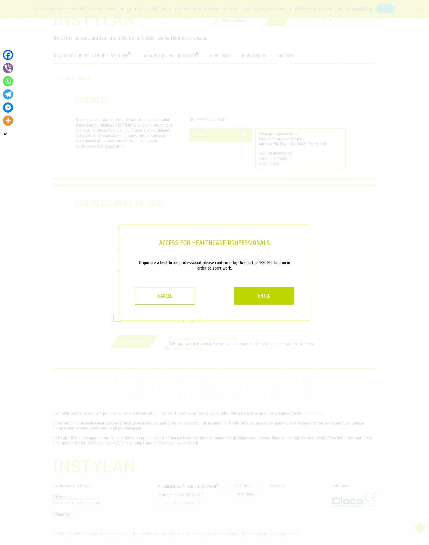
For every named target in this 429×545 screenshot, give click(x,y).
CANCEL (165, 296)
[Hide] (5, 134)
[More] (8, 121)
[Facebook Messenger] (8, 107)
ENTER (264, 296)
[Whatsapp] (8, 81)
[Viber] (8, 68)
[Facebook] (8, 55)
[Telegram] (8, 94)
